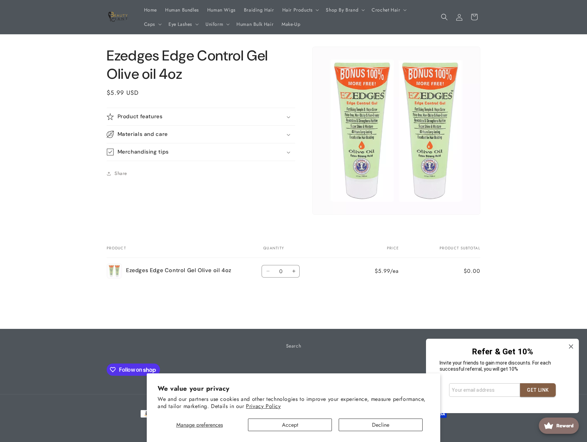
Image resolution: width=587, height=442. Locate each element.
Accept (290, 425)
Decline (380, 425)
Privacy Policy (263, 406)
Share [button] (120, 173)
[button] (300, 10)
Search (293, 345)
